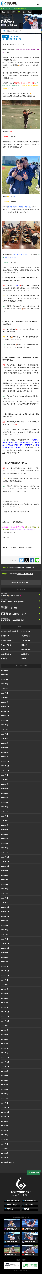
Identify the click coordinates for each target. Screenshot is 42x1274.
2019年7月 (4, 989)
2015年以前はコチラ (7, 1162)
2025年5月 (4, 738)
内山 (11, 257)
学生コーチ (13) (6, 645)
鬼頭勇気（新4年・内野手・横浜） (24, 83)
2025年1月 (4, 757)
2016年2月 (4, 1153)
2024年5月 (4, 793)
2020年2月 (4, 962)
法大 (8, 12)
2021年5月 (4, 934)
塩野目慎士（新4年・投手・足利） (13, 527)
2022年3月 (4, 898)
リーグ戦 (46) (25, 640)
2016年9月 (4, 1121)
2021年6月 (4, 930)
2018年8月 (4, 1025)
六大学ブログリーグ (12, 1200)
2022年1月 (4, 902)
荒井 (26, 255)
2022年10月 (5, 866)
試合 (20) (4, 658)
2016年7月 (4, 1130)
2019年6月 (4, 993)
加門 (13, 255)
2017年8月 (4, 1071)
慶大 (29, 12)
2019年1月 (4, 1007)
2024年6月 (4, 788)
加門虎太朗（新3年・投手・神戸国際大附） (19, 445)
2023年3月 (4, 843)
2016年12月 (5, 1107)
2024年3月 (4, 802)
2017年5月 (4, 1085)
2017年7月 (4, 1075)
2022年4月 (4, 893)
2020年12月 (5, 943)
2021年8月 (4, 925)
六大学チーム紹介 (11, 1205)
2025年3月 (4, 747)
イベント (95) (25, 631)
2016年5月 (4, 1139)
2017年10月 (5, 1066)
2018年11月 (5, 1016)
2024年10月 (5, 770)
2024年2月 (4, 807)
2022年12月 (5, 857)
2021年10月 (5, 916)
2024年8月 (4, 779)
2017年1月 (4, 1103)
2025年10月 (5, 716)
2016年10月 (5, 1116)
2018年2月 (4, 1048)
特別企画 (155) (25, 649)
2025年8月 (4, 725)
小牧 (15, 257)
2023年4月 (4, 839)
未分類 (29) (4, 649)
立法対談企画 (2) (6, 654)
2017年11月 (5, 1062)
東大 (13, 12)
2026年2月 (4, 697)
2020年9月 (4, 952)
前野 (6, 257)
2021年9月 (4, 921)
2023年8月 (4, 820)
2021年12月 (5, 907)
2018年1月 (4, 1053)
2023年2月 (4, 848)
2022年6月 (4, 884)
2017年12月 (5, 1057)
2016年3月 (4, 1148)
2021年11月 (5, 911)
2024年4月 (4, 798)
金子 (15, 197)
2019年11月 (5, 975)
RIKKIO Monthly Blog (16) (9, 631)
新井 (22, 255)
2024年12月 (5, 761)
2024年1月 (4, 811)
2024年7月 (4, 784)
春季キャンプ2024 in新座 (25, 574)
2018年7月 (4, 1030)
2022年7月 (4, 880)
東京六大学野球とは (29, 1200)
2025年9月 (4, 720)
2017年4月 (4, 1089)
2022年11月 (5, 861)
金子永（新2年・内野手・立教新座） (20, 207)
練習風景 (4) (25, 654)
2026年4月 (4, 688)
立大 (19, 11)
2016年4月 (4, 1144)
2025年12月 (5, 707)
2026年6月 (4, 679)
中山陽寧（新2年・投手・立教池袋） (22, 530)
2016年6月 (4, 1135)
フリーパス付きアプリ (9, 8)
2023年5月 (4, 834)
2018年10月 (5, 1021)
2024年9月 (4, 775)
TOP (3, 31)
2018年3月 (4, 1044)
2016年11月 (5, 1112)
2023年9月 (4, 816)
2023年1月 (4, 852)
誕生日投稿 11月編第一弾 (25, 567)
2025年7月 (4, 729)
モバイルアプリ (27, 1205)
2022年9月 (4, 870)
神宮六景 (25, 1209)
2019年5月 (4, 998)
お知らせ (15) (5, 636)
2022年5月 (4, 889)
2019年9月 (4, 980)
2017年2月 (4, 1098)
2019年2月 (4, 1003)
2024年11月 (5, 766)
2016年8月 (4, 1126)
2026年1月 (4, 702)
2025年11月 (5, 711)
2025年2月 (4, 752)
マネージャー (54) (6, 640)
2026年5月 (4, 684)
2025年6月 (4, 734)
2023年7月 (4, 825)
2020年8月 (4, 957)
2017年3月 (4, 1094)
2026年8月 (4, 670)
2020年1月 (4, 966)
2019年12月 (5, 971)
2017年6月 (4, 1080)
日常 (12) (24, 645)
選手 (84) (24, 658)
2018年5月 (4, 1039)
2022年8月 (4, 875)
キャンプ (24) (25, 636)
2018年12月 (5, 1012)
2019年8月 (4, 984)
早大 (24, 12)
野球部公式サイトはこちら (19, 582)
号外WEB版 (9, 1209)
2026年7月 (4, 675)
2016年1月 (4, 1157)
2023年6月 (4, 829)
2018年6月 (4, 1034)
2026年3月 (4, 693)
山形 (18, 255)
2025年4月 (4, 743)
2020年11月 (5, 948)
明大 (3, 12)
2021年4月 (4, 939)
